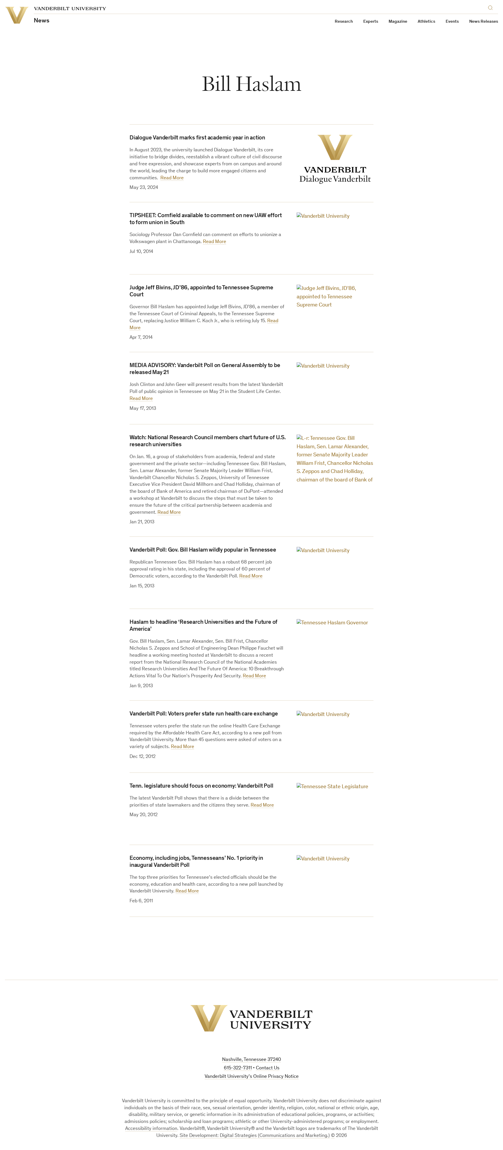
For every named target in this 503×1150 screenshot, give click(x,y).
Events (452, 22)
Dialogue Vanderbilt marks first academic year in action (197, 138)
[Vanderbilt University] (251, 1018)
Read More (172, 178)
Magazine (398, 22)
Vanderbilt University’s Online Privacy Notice (252, 1076)
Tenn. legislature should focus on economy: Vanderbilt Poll (201, 786)
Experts (370, 22)
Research (344, 22)
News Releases (483, 22)
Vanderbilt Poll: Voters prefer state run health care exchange (204, 714)
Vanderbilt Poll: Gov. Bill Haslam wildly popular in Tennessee (203, 550)
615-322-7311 (238, 1068)
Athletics (426, 22)
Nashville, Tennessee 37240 (251, 1059)
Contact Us (267, 1068)
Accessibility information (151, 1128)
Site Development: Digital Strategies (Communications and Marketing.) (255, 1135)
